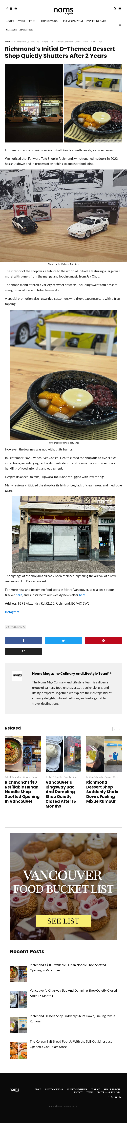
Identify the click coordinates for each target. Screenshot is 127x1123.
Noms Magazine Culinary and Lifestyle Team (32, 41)
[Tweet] (63, 640)
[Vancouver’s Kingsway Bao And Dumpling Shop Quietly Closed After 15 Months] (18, 1000)
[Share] (23, 640)
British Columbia (64, 41)
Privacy (78, 1092)
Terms (89, 1092)
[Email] (23, 651)
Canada (78, 41)
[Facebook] (7, 8)
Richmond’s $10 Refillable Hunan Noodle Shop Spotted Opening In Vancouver (22, 792)
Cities (31, 21)
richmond (16, 627)
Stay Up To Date (96, 21)
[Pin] (103, 640)
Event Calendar (73, 21)
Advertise (26, 29)
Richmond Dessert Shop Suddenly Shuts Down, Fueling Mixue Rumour (102, 792)
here (19, 595)
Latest (21, 21)
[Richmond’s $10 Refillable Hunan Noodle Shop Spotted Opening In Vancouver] (18, 975)
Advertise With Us (77, 1089)
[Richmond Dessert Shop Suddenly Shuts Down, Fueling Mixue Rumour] (18, 1026)
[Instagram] (11, 8)
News (85, 41)
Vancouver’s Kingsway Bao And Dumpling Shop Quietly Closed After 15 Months (61, 794)
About (10, 21)
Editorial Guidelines (108, 1092)
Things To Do (49, 21)
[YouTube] (15, 8)
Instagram (12, 612)
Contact (11, 29)
